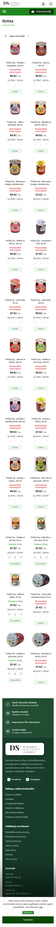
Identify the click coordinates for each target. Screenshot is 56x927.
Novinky (9, 854)
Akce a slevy (11, 859)
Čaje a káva (10, 850)
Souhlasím (28, 919)
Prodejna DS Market (14, 803)
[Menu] (4, 11)
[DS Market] (24, 749)
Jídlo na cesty (11, 845)
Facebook (15, 779)
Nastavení (28, 912)
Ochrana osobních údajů (16, 817)
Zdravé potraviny (13, 841)
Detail (15, 91)
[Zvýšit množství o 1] (21, 557)
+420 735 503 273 (13, 877)
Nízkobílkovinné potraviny (17, 832)
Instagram (33, 779)
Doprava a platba (13, 794)
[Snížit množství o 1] (9, 557)
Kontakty (9, 799)
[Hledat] (51, 4)
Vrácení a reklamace (14, 808)
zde (40, 907)
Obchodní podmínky (14, 812)
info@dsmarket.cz (14, 885)
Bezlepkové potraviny (15, 836)
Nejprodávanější (17, 36)
